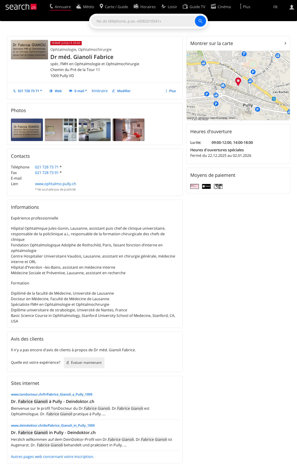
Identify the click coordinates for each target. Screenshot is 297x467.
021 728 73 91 (47, 172)
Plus (172, 91)
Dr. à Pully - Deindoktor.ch (52, 401)
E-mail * (80, 91)
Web (58, 91)
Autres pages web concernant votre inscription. (52, 456)
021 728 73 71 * (30, 91)
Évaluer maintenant (86, 362)
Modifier (124, 91)
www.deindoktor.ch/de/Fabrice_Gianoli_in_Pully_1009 (53, 425)
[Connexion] (292, 7)
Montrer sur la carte (211, 43)
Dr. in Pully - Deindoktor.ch (53, 432)
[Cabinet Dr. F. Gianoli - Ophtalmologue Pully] (27, 129)
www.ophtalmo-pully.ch (55, 183)
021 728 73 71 (47, 167)
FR (275, 7)
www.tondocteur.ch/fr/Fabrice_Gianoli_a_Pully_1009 (51, 394)
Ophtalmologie (63, 49)
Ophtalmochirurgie (95, 49)
